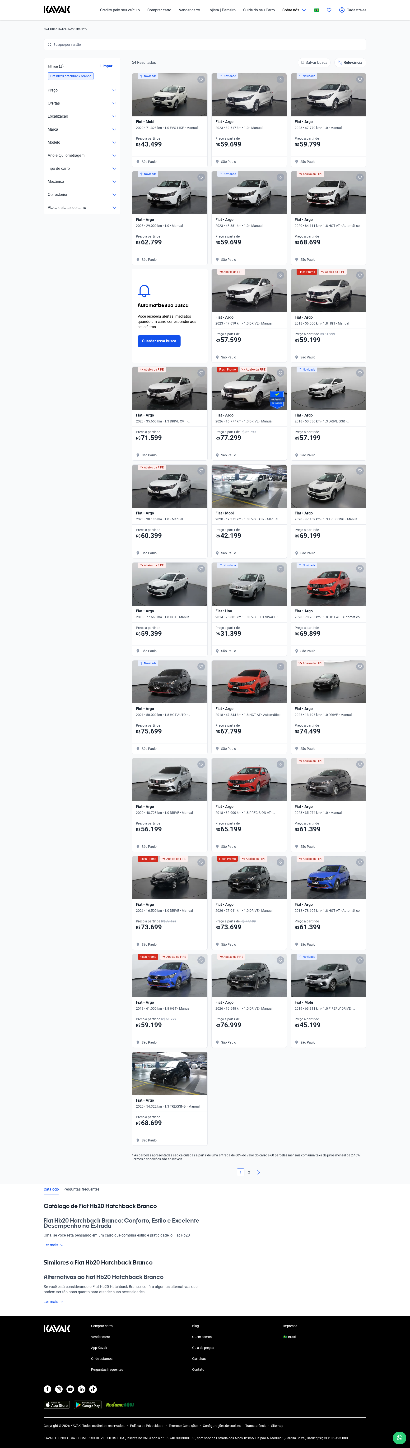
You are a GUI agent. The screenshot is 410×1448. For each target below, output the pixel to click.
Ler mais (51, 1245)
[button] (70, 76)
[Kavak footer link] (57, 1348)
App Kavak (99, 1348)
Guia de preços (203, 1348)
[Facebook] (47, 1389)
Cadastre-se (356, 10)
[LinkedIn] (81, 1389)
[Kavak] (57, 10)
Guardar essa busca (159, 341)
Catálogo (51, 1189)
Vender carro (189, 10)
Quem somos (202, 1337)
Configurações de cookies (222, 1426)
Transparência (255, 1426)
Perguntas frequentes (81, 1189)
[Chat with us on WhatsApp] (399, 1438)
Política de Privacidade (147, 1426)
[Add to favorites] (201, 79)
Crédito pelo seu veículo (120, 10)
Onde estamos (101, 1359)
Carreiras (199, 1359)
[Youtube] (70, 1389)
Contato (198, 1369)
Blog (195, 1326)
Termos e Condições (183, 1426)
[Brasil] (316, 10)
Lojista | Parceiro (222, 10)
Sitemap (277, 1426)
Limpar (106, 66)
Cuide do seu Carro (259, 10)
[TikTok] (93, 1389)
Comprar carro (159, 10)
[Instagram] (59, 1389)
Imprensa (290, 1326)
